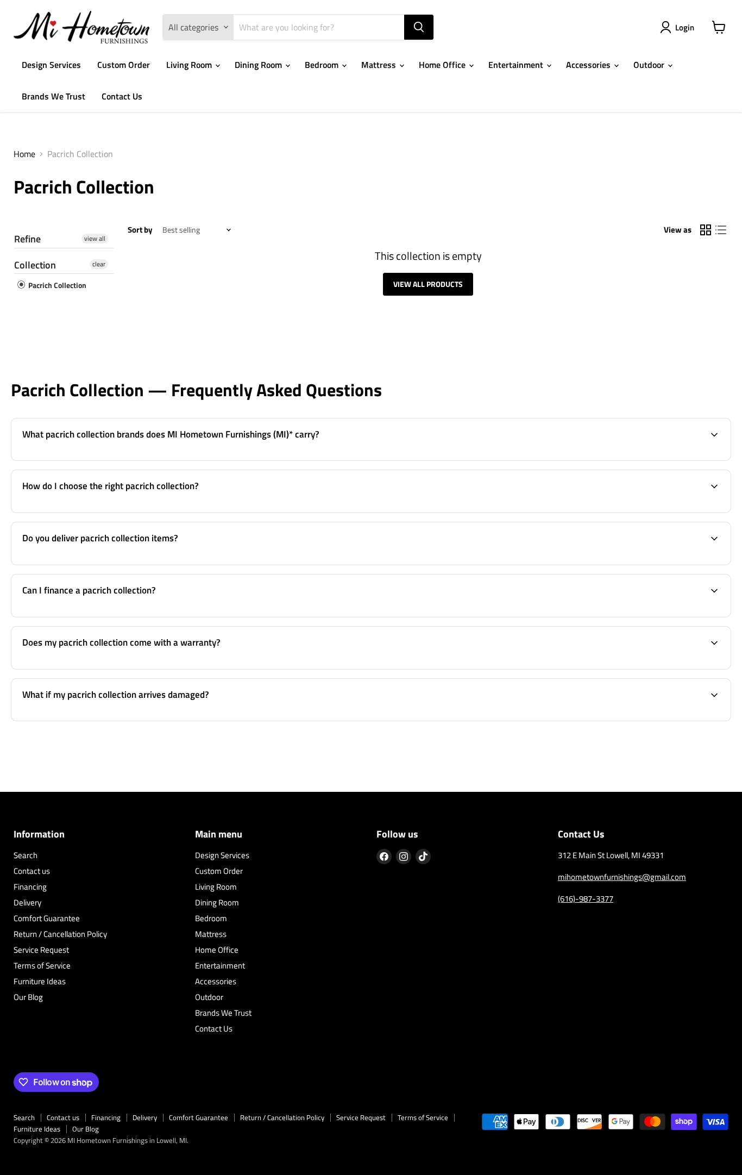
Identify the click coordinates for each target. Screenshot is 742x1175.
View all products (428, 284)
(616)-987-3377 (585, 898)
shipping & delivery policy (616, 563)
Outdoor (649, 64)
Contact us (32, 871)
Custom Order (123, 64)
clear (98, 264)
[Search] (418, 27)
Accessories (589, 64)
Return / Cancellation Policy (60, 934)
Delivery (27, 902)
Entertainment (516, 64)
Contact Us (122, 96)
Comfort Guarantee (47, 918)
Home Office (443, 64)
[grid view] (705, 230)
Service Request (41, 949)
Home (24, 154)
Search (25, 855)
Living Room (190, 64)
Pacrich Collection (56, 285)
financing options (104, 615)
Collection (35, 265)
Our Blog (28, 997)
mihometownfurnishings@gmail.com (622, 877)
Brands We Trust (53, 96)
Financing (30, 886)
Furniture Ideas (40, 981)
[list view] (720, 230)
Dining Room (259, 64)
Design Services (51, 64)
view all (94, 238)
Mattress (379, 64)
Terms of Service (42, 965)
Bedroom (323, 64)
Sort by (140, 229)
